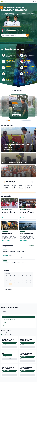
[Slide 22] (28, 120)
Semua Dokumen (6, 316)
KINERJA (4, 322)
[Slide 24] (30, 120)
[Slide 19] (25, 120)
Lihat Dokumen (10, 346)
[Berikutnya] (32, 182)
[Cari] (33, 1)
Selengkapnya (7, 115)
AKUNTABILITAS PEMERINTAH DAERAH (10, 319)
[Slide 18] (24, 120)
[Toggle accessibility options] (1, 7)
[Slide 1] (6, 120)
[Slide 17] (23, 120)
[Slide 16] (22, 120)
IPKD (4, 325)
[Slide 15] (21, 120)
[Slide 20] (26, 120)
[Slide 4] (10, 120)
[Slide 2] (7, 120)
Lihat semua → (17, 334)
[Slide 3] (8, 120)
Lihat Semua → (33, 196)
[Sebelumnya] (31, 182)
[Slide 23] (29, 120)
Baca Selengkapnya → (6, 217)
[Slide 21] (27, 120)
